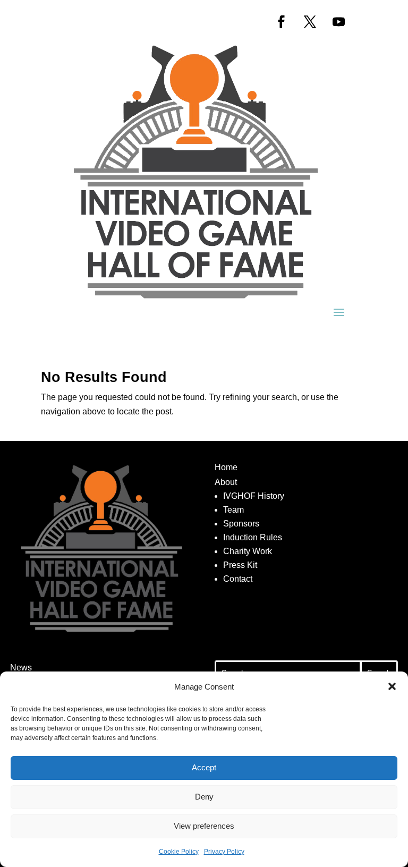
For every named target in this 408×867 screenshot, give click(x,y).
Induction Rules (252, 537)
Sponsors (241, 523)
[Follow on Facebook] (281, 22)
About (226, 482)
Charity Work (247, 551)
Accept (204, 767)
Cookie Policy (179, 851)
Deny (204, 796)
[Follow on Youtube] (338, 22)
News (21, 667)
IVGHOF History (253, 495)
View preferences (204, 825)
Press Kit (240, 565)
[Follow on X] (310, 22)
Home (226, 467)
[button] (392, 686)
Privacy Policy (224, 851)
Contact (237, 578)
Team (233, 509)
